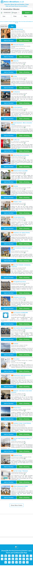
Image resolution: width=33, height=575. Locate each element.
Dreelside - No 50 (17, 201)
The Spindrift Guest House (19, 281)
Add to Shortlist (8, 40)
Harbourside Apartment (18, 44)
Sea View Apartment (17, 107)
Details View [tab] (4, 26)
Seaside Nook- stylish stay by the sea (22, 375)
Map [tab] (12, 26)
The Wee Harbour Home (18, 217)
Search (27, 12)
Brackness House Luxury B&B (20, 170)
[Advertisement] (16, 525)
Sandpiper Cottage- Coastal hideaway (22, 423)
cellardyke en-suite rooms (19, 297)
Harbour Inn (15, 60)
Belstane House (17, 407)
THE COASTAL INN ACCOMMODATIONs (22, 328)
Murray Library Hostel (18, 29)
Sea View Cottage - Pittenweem (20, 470)
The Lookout (16, 358)
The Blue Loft (16, 139)
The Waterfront (16, 91)
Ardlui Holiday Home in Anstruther (21, 155)
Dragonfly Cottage (17, 455)
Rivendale (15, 186)
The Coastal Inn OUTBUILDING (20, 312)
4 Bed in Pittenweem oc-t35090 (20, 486)
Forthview (15, 343)
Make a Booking (24, 40)
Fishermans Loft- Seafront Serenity (21, 232)
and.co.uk (14, 2)
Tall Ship (15, 76)
